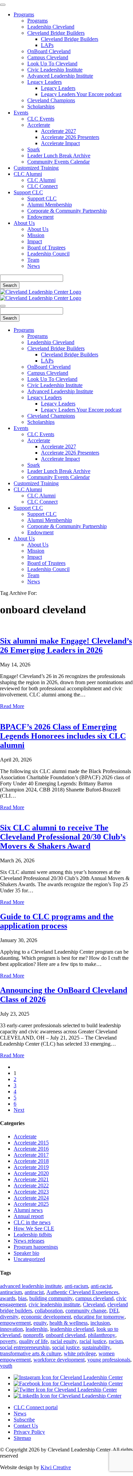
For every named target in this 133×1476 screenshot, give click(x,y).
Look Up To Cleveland (52, 63)
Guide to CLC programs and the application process (57, 921)
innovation (11, 1329)
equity (40, 1323)
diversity (9, 1317)
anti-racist (101, 1286)
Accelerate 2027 (58, 131)
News (33, 266)
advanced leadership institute (31, 1286)
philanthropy (101, 1335)
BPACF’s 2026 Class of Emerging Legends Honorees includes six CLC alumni (63, 736)
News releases (29, 1241)
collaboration (49, 1310)
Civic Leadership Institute (55, 70)
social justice (65, 1347)
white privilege (80, 1353)
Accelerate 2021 (31, 1179)
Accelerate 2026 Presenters (70, 137)
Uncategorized (29, 1259)
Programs (24, 14)
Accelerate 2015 (31, 1143)
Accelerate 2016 (31, 1149)
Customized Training (36, 168)
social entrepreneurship (24, 1347)
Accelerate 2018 (31, 1161)
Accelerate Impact (60, 143)
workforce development (59, 1360)
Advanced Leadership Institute (60, 76)
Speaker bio (26, 1253)
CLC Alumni (28, 174)
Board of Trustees (46, 247)
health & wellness (68, 1323)
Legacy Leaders (44, 82)
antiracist (34, 1292)
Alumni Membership (49, 204)
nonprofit (33, 1335)
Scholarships (41, 106)
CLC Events (40, 119)
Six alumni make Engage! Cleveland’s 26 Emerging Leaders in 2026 (66, 645)
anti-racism (76, 1286)
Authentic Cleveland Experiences (82, 1292)
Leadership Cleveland (50, 27)
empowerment (15, 1323)
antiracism (11, 1292)
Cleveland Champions (51, 100)
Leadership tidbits (33, 1234)
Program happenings (36, 1247)
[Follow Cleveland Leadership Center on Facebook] (68, 1383)
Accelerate (38, 125)
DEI (113, 1310)
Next (19, 1110)
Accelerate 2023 (31, 1192)
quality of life (33, 1341)
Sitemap (22, 1438)
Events (21, 113)
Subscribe (24, 1420)
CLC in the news (32, 1222)
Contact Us (26, 1426)
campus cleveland (94, 1298)
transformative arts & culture (30, 1353)
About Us (24, 223)
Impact (34, 241)
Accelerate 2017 (31, 1155)
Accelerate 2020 (31, 1173)
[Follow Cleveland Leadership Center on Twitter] (65, 1390)
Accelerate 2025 (31, 1204)
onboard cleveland (65, 1335)
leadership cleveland (72, 1329)
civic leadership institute (54, 1304)
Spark (33, 149)
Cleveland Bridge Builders (56, 33)
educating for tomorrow (99, 1317)
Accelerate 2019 (31, 1167)
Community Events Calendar (58, 162)
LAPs (47, 45)
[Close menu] (2, 5)
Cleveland (94, 1304)
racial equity (63, 1341)
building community (51, 1298)
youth (6, 1366)
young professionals (108, 1360)
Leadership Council (48, 254)
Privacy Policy (29, 1432)
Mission (35, 235)
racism (116, 1341)
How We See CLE (34, 1228)
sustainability (96, 1347)
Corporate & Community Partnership (67, 211)
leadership (36, 1329)
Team (33, 260)
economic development (46, 1317)
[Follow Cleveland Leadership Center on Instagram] (68, 1377)
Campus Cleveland (47, 57)
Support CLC (28, 192)
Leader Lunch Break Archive (58, 155)
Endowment (40, 217)
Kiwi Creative (56, 1467)
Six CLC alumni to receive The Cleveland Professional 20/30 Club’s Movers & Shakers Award (62, 836)
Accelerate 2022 (31, 1185)
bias (22, 1298)
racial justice (92, 1341)
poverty (8, 1341)
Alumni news (28, 1210)
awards (7, 1298)
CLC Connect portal (36, 1407)
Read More (12, 706)
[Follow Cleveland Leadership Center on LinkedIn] (67, 1396)
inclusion (100, 1323)
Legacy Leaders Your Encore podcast (81, 94)
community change (85, 1310)
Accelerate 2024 (31, 1198)
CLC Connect (42, 186)
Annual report (29, 1216)
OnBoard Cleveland (49, 51)
